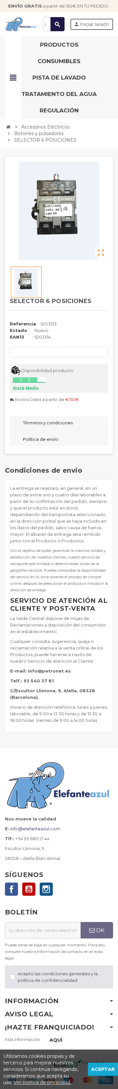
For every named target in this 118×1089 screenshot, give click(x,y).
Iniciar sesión (91, 24)
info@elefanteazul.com (35, 828)
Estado (18, 330)
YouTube (28, 889)
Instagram (46, 889)
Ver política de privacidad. (42, 1082)
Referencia (23, 323)
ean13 (17, 337)
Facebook (11, 889)
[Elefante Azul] (21, 23)
